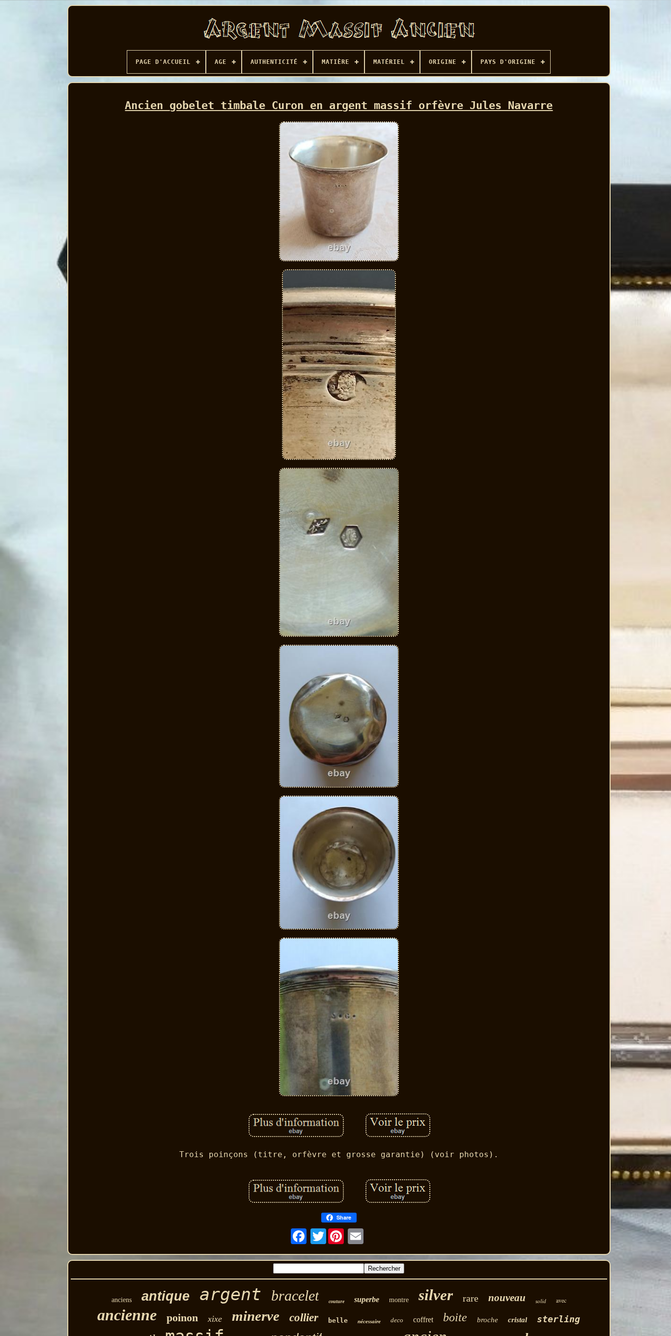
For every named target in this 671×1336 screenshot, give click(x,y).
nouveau (507, 1298)
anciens (122, 1300)
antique (165, 1296)
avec (561, 1300)
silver (436, 1295)
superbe (366, 1299)
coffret (423, 1319)
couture (336, 1301)
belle (338, 1320)
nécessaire (369, 1321)
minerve (256, 1316)
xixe (215, 1319)
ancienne (127, 1315)
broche (487, 1320)
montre (399, 1300)
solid (540, 1301)
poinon (182, 1317)
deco (397, 1320)
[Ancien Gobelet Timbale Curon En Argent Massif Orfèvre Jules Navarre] (339, 192)
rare (470, 1298)
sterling (558, 1319)
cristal (517, 1320)
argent (230, 1294)
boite (455, 1317)
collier (303, 1317)
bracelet (295, 1295)
